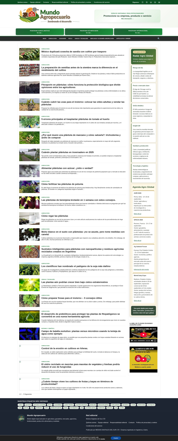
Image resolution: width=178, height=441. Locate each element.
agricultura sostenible (39, 404)
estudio (133, 404)
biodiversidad (141, 404)
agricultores (125, 404)
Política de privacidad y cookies (81, 2)
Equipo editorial (35, 2)
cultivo (46, 407)
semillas (122, 407)
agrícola (26, 407)
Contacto (46, 2)
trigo (82, 407)
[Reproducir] (132, 341)
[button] (40, 31)
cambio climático (68, 404)
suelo (20, 407)
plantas (50, 404)
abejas (65, 407)
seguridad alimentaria (81, 404)
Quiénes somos (23, 2)
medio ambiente (115, 404)
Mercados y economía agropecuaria (102, 38)
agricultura (28, 404)
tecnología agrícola (91, 407)
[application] (143, 334)
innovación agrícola (103, 404)
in (155, 2)
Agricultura (53, 38)
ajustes (103, 439)
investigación (151, 404)
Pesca (70, 38)
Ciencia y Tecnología (81, 38)
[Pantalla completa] (155, 341)
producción (93, 404)
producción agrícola (56, 407)
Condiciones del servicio (102, 2)
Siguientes (28, 394)
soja (116, 407)
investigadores (74, 407)
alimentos (109, 407)
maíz (32, 407)
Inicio (44, 38)
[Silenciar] (152, 341)
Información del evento (141, 269)
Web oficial (137, 214)
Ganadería (62, 38)
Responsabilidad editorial (60, 2)
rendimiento (101, 407)
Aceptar (116, 438)
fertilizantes (39, 407)
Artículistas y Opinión (123, 38)
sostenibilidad (58, 404)
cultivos (21, 404)
